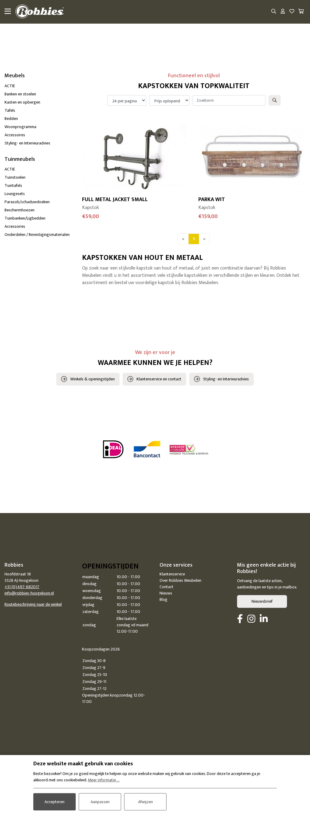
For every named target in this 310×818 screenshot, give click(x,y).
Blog (163, 599)
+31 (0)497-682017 (22, 586)
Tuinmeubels (20, 159)
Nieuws (166, 593)
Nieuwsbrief (262, 601)
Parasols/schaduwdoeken (27, 201)
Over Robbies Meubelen (180, 580)
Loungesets (15, 193)
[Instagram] (251, 619)
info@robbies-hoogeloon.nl (29, 593)
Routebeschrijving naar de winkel (33, 604)
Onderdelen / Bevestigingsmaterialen (37, 234)
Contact (166, 586)
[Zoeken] (273, 11)
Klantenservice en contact (159, 379)
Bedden (11, 118)
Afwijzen (145, 801)
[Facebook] (240, 619)
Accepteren (54, 801)
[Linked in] (264, 619)
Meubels (15, 75)
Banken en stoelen (20, 94)
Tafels (10, 110)
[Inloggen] (282, 11)
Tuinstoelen (15, 177)
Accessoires (15, 134)
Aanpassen (100, 801)
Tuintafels (13, 185)
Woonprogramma (20, 126)
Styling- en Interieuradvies (27, 143)
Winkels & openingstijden (92, 379)
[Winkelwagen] (300, 11)
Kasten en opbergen (22, 102)
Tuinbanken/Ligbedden (25, 218)
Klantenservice (172, 574)
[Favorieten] (291, 11)
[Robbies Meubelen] (39, 12)
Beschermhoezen (20, 210)
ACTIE (10, 85)
